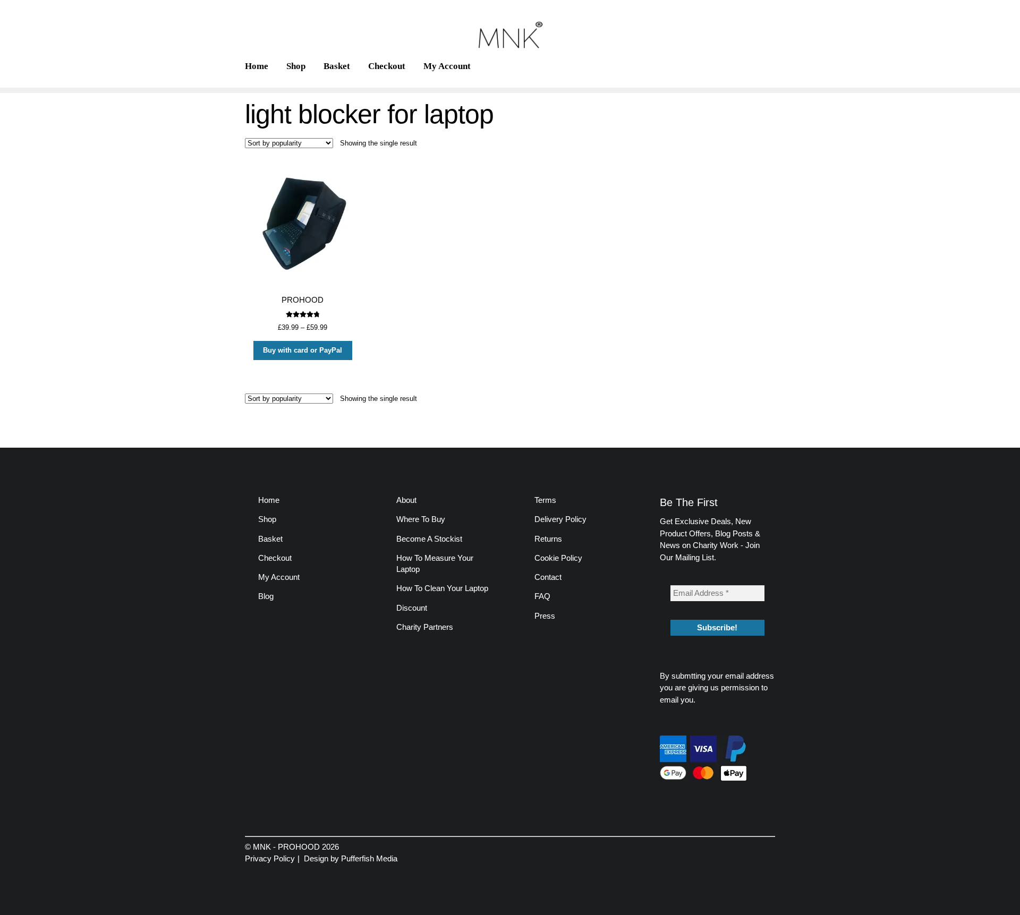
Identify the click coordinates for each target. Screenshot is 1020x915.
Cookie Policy (558, 557)
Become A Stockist (429, 538)
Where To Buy (420, 519)
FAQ (542, 596)
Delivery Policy (560, 519)
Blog (266, 596)
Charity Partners (424, 626)
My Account (447, 66)
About (406, 499)
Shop (295, 66)
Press (544, 615)
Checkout (386, 66)
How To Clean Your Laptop (442, 588)
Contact (548, 577)
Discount (411, 607)
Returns (548, 538)
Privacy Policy (270, 858)
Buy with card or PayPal (302, 350)
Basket (337, 66)
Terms (545, 499)
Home (256, 66)
